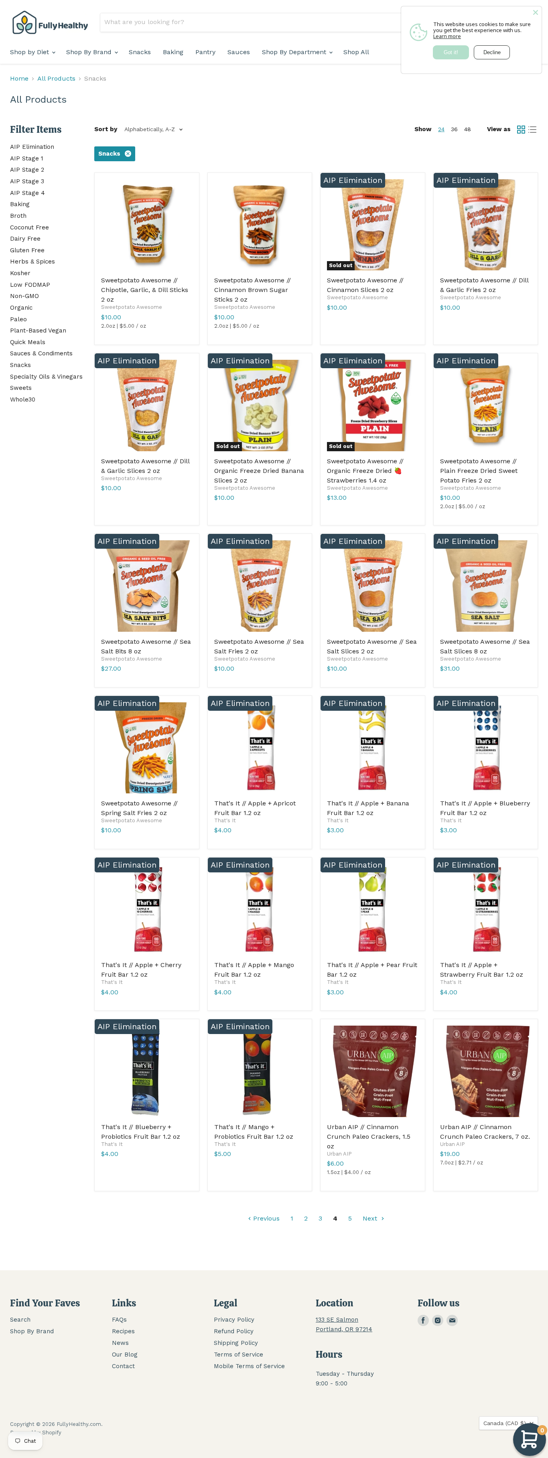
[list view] (532, 129)
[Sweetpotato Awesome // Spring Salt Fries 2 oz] (147, 748)
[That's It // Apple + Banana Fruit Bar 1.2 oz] (372, 748)
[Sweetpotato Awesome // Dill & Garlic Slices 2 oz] (147, 405)
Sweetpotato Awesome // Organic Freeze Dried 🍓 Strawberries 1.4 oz (365, 470)
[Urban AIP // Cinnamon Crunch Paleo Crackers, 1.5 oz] (372, 1071)
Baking (173, 52)
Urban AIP (339, 1154)
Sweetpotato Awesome (131, 307)
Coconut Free (29, 227)
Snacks (140, 52)
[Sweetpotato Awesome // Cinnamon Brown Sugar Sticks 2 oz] (260, 225)
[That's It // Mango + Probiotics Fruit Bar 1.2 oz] (260, 1071)
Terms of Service (238, 1354)
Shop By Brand (90, 52)
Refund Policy (234, 1331)
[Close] (536, 12)
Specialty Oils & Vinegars (46, 376)
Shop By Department (295, 52)
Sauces (238, 52)
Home (19, 78)
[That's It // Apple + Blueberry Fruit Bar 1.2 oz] (486, 748)
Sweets (21, 387)
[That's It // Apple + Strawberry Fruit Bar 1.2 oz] (486, 909)
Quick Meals (27, 342)
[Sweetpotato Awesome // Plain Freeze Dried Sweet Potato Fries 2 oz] (486, 405)
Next (371, 1218)
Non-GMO (24, 296)
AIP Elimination (32, 146)
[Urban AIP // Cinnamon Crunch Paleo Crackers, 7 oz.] (486, 1071)
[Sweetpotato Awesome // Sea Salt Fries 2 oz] (260, 586)
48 (467, 129)
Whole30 (22, 399)
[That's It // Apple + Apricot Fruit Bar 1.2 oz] (260, 748)
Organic (21, 307)
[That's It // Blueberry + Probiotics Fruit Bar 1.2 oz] (147, 1071)
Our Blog (125, 1354)
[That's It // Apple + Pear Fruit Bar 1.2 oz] (372, 909)
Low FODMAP (30, 284)
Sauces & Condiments (41, 353)
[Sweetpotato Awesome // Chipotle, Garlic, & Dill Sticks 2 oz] (147, 225)
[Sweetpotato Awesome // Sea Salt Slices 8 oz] (486, 586)
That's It (225, 820)
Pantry (205, 52)
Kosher (20, 273)
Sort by (105, 129)
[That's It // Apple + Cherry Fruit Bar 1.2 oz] (147, 909)
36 (454, 129)
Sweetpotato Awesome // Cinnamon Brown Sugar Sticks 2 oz (252, 289)
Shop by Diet (30, 52)
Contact (123, 1366)
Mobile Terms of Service (249, 1366)
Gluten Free (27, 250)
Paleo (18, 319)
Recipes (123, 1331)
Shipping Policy (236, 1342)
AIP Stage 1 (26, 158)
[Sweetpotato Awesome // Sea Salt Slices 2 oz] (372, 586)
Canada (504, 1423)
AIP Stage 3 (27, 181)
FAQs (119, 1319)
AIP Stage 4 (27, 193)
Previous (265, 1218)
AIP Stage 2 (27, 169)
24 (441, 129)
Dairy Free (25, 238)
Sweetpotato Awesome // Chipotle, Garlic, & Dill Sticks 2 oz (144, 289)
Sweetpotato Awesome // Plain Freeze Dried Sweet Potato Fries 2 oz (479, 470)
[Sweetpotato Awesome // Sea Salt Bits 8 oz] (147, 586)
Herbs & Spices (32, 261)
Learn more (447, 36)
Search (20, 1319)
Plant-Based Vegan (38, 330)
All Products (56, 78)
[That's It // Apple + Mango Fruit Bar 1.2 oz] (260, 909)
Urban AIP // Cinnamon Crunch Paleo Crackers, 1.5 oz (368, 1136)
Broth (18, 215)
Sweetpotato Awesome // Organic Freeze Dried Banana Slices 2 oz (259, 470)
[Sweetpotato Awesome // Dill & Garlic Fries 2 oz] (486, 225)
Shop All (356, 52)
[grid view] (521, 129)
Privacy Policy (234, 1319)
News (120, 1342)
